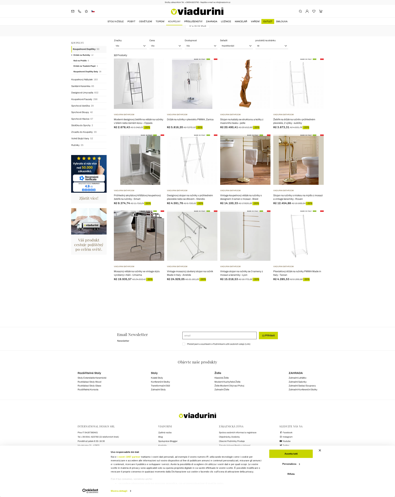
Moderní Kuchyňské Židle (227, 382)
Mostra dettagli (119, 491)
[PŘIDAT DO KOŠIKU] (209, 66)
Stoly (154, 373)
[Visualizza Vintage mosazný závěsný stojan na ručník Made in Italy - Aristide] (209, 218)
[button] (130, 46)
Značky (118, 40)
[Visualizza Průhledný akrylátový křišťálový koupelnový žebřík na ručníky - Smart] (156, 142)
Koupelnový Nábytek (84, 79)
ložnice (226, 21)
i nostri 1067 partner (128, 456)
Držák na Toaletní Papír (85, 66)
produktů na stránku (265, 40)
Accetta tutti (291, 453)
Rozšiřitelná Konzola (88, 389)
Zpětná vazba (165, 432)
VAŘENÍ (255, 21)
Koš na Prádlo (81, 61)
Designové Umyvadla (84, 92)
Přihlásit (270, 335)
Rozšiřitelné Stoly (89, 373)
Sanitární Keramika (82, 86)
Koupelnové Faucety (84, 99)
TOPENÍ (160, 21)
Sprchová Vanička (82, 106)
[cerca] (300, 11)
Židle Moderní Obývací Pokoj (229, 385)
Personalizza (289, 464)
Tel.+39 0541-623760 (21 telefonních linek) (98, 437)
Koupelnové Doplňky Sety (87, 72)
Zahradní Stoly (158, 389)
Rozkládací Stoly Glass (89, 385)
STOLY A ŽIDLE (116, 21)
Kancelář (241, 21)
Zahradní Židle (221, 389)
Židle (217, 373)
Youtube (286, 441)
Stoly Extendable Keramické (92, 378)
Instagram (287, 437)
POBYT (131, 21)
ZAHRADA (211, 21)
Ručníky (77, 145)
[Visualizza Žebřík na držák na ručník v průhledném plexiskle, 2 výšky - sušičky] (316, 66)
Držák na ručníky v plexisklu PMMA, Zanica (190, 119)
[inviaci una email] (72, 11)
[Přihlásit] (307, 11)
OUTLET (267, 21)
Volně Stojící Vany (82, 138)
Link (248, 344)
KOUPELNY (174, 21)
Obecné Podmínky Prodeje (232, 441)
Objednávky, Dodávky (229, 437)
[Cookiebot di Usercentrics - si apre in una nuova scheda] (90, 491)
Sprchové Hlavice (82, 119)
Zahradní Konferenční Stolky (303, 389)
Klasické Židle (221, 378)
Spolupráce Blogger (168, 441)
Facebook (287, 432)
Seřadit (223, 40)
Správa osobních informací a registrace (237, 432)
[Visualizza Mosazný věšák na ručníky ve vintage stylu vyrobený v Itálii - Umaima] (156, 218)
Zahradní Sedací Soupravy (302, 385)
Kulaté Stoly (157, 378)
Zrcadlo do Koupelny (84, 132)
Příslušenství (193, 21)
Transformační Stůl (160, 385)
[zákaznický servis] (79, 11)
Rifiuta (291, 474)
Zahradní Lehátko (297, 378)
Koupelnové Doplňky (86, 49)
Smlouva (281, 21)
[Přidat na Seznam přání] (156, 74)
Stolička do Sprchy (82, 125)
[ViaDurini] (197, 11)
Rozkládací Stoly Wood (89, 382)
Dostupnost (191, 40)
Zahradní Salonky (298, 382)
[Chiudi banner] (320, 450)
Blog (160, 437)
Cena (152, 40)
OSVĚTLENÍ (145, 21)
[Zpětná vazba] (86, 11)
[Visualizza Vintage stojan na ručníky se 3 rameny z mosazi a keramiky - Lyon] (263, 218)
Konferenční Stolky (160, 382)
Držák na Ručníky (83, 55)
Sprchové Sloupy (82, 112)
